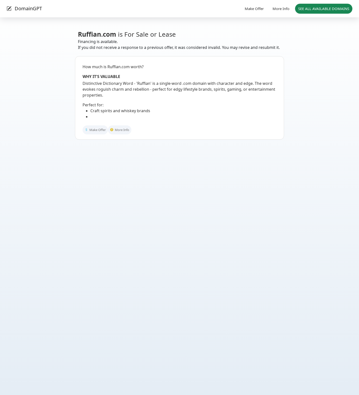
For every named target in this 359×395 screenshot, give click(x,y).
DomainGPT (27, 8)
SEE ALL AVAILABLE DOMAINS (323, 8)
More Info (281, 8)
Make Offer (254, 8)
